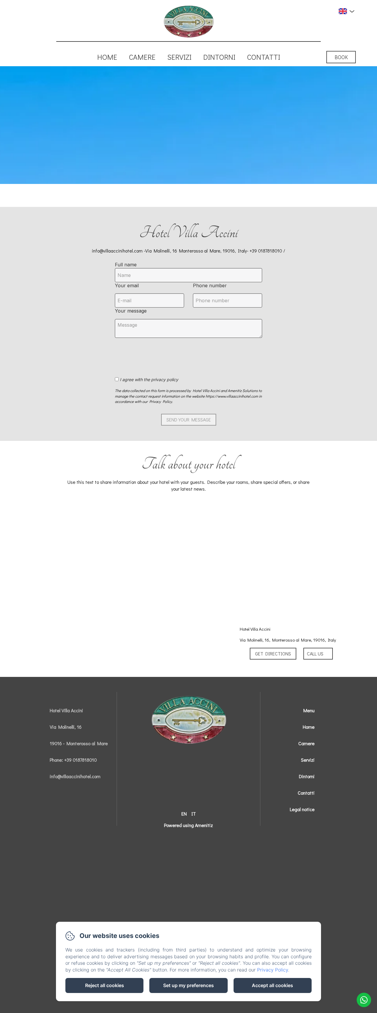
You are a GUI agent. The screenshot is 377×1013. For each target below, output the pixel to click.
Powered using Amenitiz (188, 825)
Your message (131, 311)
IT (193, 814)
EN (184, 814)
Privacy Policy (272, 970)
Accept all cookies (272, 985)
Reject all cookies (104, 985)
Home (107, 57)
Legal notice (302, 809)
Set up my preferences (188, 985)
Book (341, 57)
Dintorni (219, 57)
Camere (142, 57)
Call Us (315, 653)
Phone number (210, 285)
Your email (127, 285)
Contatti (263, 57)
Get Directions (273, 653)
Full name (126, 265)
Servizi (179, 57)
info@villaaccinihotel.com (75, 776)
